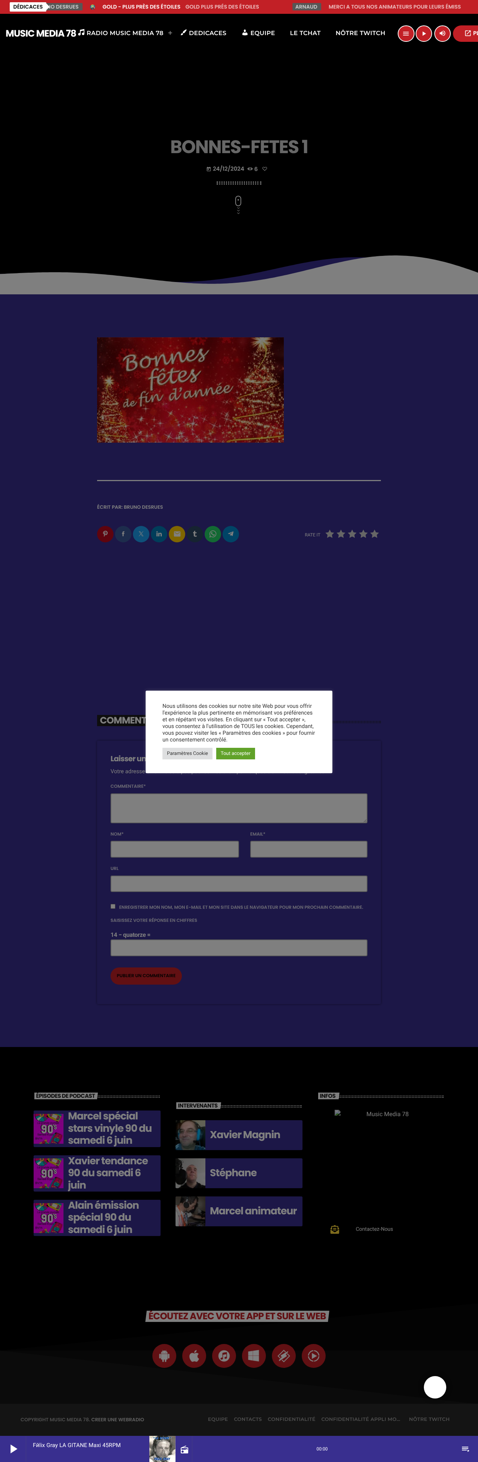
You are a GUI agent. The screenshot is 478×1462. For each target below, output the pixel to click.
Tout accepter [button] (236, 753)
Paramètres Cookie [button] (187, 753)
